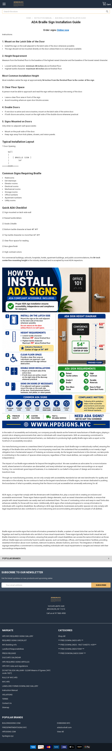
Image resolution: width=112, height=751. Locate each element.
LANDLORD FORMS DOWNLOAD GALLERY (20, 686)
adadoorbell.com (64, 727)
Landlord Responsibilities (13, 649)
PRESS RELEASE (9, 653)
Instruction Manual (10, 690)
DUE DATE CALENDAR (11, 657)
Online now (63, 30)
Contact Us (7, 703)
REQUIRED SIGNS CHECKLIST (14, 640)
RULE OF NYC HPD (10, 677)
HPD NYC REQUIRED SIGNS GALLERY (17, 636)
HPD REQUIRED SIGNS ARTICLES (15, 662)
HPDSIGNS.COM (9, 732)
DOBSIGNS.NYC (63, 723)
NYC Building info (9, 645)
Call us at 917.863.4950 (56, 613)
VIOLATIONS (7, 695)
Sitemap (5, 707)
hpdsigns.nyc (8, 736)
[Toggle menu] (4, 4)
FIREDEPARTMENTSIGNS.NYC (14, 727)
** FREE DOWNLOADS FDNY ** (71, 649)
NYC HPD (6, 682)
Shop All (61, 636)
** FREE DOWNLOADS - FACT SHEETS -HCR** (77, 645)
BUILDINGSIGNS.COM (11, 723)
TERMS (5, 699)
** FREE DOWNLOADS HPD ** (70, 640)
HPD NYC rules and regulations (15, 666)
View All (60, 732)
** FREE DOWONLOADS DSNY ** (72, 653)
